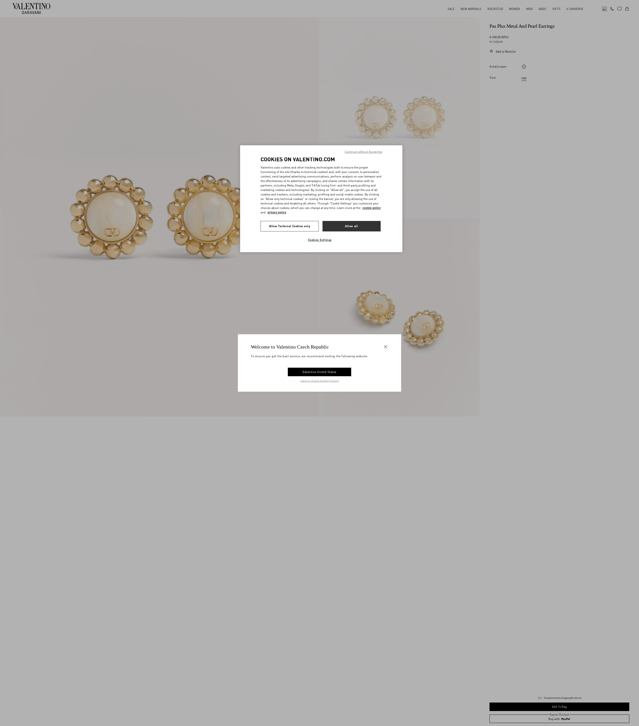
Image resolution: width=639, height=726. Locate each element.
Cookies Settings (320, 240)
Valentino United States (319, 372)
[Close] (385, 347)
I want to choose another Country (319, 380)
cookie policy (371, 208)
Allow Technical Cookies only (290, 226)
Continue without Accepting (363, 152)
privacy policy (277, 212)
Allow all (351, 226)
